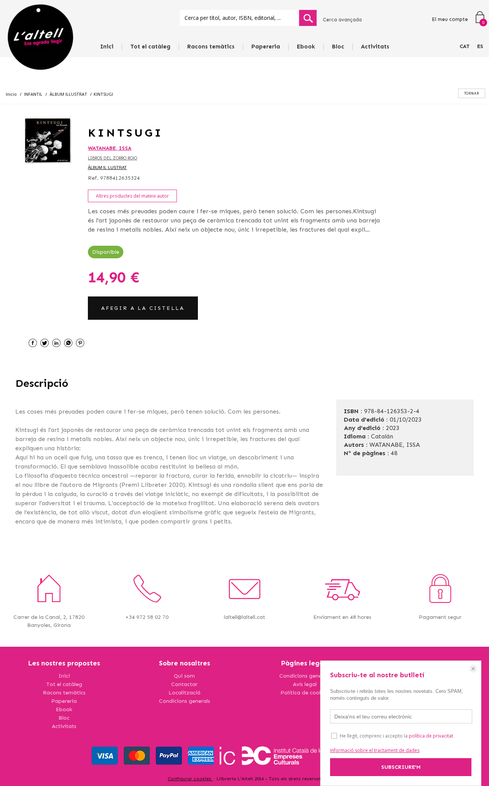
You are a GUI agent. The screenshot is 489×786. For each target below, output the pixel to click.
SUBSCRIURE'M (401, 767)
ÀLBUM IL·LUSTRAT (107, 167)
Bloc (338, 46)
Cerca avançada (342, 20)
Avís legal (305, 684)
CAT (465, 46)
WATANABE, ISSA (109, 148)
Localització (184, 692)
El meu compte (450, 19)
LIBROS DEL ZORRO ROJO (112, 158)
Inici (106, 46)
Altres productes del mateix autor (132, 196)
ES (480, 46)
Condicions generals (184, 701)
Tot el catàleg (150, 46)
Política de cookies (304, 692)
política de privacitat (431, 736)
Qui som (184, 676)
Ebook (306, 46)
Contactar (184, 684)
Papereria (265, 46)
